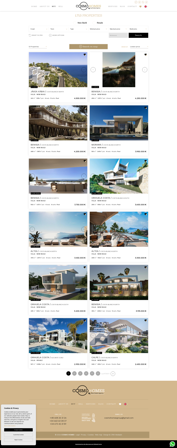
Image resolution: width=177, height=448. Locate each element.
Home (34, 6)
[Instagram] (139, 2)
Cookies (90, 435)
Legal (78, 435)
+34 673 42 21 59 (58, 424)
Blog (122, 6)
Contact (132, 6)
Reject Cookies (18, 440)
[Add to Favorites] (84, 54)
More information (9, 426)
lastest (105, 374)
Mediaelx (118, 435)
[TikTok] (146, 2)
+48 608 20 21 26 (58, 418)
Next (83, 69)
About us (44, 6)
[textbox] (38, 29)
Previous (32, 69)
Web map (98, 435)
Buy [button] (54, 6)
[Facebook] (136, 2)
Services (112, 6)
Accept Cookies (18, 430)
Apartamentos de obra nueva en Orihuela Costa (88, 444)
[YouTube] (143, 2)
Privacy (83, 435)
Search (138, 35)
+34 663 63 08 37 (58, 421)
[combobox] (38, 28)
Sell (60, 6)
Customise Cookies (18, 434)
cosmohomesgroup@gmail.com (118, 418)
